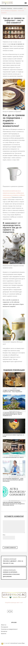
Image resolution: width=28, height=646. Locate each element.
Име (4, 535)
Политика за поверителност (9, 629)
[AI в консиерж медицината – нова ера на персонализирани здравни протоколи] (14, 468)
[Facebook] (8, 611)
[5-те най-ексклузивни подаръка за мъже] (14, 433)
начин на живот (18, 8)
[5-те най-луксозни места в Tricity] (14, 447)
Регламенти (4, 627)
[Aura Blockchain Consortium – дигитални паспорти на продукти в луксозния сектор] (14, 492)
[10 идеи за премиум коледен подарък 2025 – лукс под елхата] (14, 380)
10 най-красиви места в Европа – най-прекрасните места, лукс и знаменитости (13, 414)
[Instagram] (11, 611)
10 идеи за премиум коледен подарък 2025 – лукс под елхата (12, 391)
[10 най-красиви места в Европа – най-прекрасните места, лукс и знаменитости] (14, 402)
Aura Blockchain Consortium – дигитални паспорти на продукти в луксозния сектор (14, 504)
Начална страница (6, 8)
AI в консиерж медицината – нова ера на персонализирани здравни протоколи (13, 480)
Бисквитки (4, 631)
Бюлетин (3, 633)
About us (3, 625)
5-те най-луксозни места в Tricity (13, 457)
